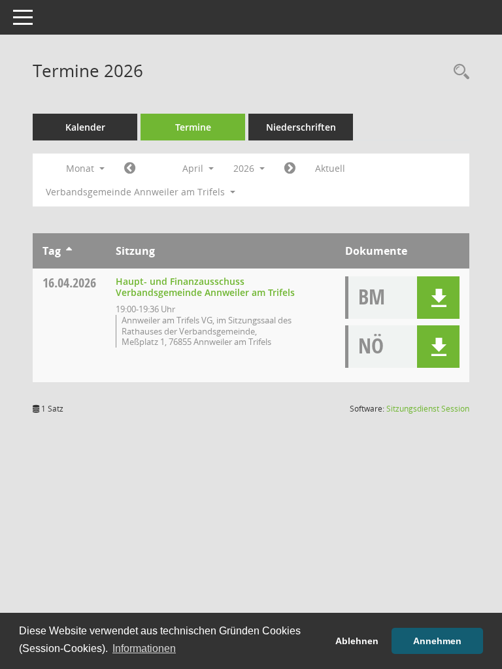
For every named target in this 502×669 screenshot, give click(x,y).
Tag (51, 251)
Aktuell (330, 168)
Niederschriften (301, 127)
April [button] (194, 168)
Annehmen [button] (437, 641)
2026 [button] (245, 168)
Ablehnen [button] (356, 641)
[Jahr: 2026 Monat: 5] (290, 168)
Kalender (85, 127)
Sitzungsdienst (427, 408)
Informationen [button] (144, 648)
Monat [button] (81, 168)
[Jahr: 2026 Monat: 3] (129, 168)
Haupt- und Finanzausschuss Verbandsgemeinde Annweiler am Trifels (205, 287)
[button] (438, 297)
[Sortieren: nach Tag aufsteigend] (69, 251)
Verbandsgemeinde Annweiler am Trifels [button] (136, 192)
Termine (193, 127)
